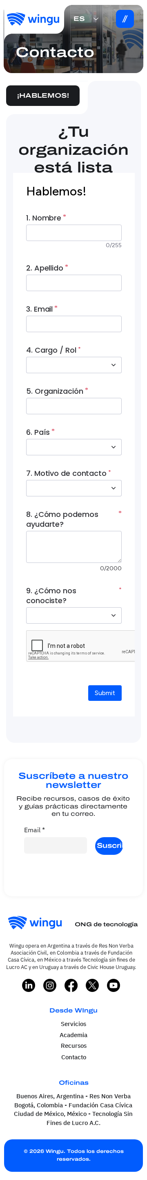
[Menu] (125, 19)
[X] (92, 985)
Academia (73, 1035)
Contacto (73, 1057)
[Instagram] (49, 985)
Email (34, 830)
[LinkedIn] (28, 985)
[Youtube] (113, 985)
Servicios (73, 1023)
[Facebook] (71, 985)
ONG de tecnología (106, 924)
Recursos (74, 1045)
